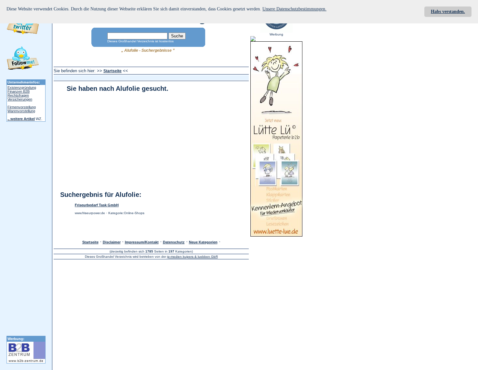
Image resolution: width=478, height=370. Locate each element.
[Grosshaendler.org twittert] (23, 59)
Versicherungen (19, 99)
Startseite (112, 71)
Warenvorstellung (21, 111)
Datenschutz (174, 242)
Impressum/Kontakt (142, 242)
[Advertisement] (173, 77)
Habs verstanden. (448, 11)
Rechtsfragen (18, 95)
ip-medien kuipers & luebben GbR (192, 256)
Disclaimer (112, 242)
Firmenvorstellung (21, 107)
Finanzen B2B (18, 91)
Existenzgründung (21, 87)
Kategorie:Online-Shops (126, 213)
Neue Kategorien (203, 242)
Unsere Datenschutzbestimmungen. (294, 9)
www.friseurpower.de (90, 213)
